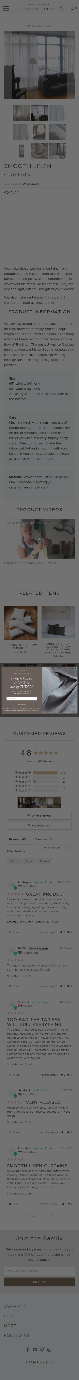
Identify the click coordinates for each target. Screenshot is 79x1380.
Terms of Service (35, 710)
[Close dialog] (75, 668)
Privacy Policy (27, 710)
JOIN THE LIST (21, 704)
